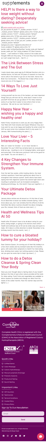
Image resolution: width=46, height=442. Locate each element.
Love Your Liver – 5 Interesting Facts (17, 138)
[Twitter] (24, 436)
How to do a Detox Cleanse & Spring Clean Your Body (21, 262)
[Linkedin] (20, 436)
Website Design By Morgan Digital (10, 431)
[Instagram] (7, 436)
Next (42, 287)
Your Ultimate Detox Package (18, 191)
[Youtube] (16, 436)
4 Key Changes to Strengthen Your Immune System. (22, 163)
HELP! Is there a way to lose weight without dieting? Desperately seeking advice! (20, 15)
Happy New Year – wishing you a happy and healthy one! (22, 113)
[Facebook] (3, 436)
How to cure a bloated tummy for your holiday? (21, 237)
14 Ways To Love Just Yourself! (19, 88)
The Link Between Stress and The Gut (22, 65)
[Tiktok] (12, 436)
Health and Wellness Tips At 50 (22, 214)
